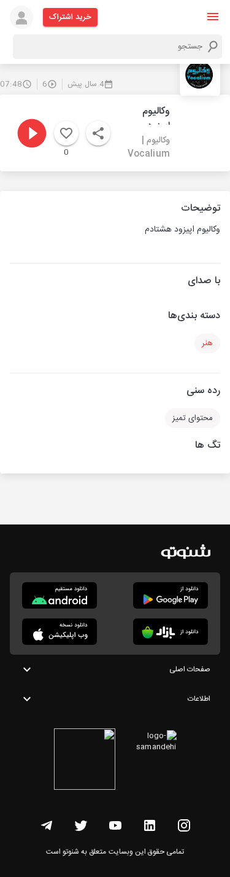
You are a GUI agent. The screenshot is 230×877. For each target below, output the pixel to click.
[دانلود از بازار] (170, 631)
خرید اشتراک (70, 17)
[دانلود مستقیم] (59, 595)
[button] (212, 16)
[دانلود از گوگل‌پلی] (170, 595)
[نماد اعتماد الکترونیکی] (84, 760)
